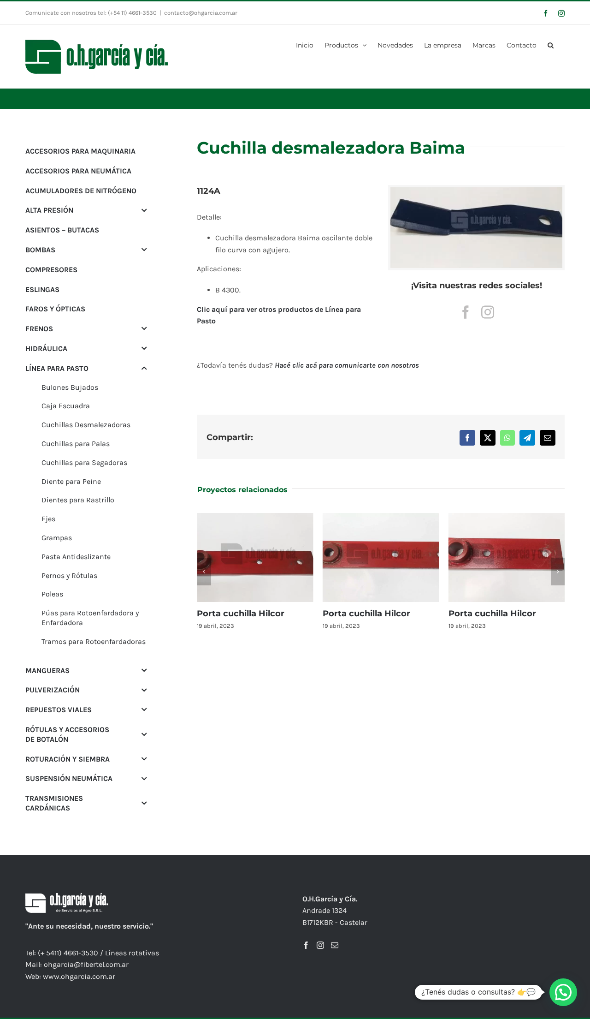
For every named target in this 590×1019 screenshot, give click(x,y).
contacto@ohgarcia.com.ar (200, 12)
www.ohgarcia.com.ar (79, 976)
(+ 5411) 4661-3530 (68, 952)
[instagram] (487, 312)
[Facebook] (306, 945)
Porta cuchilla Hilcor (240, 613)
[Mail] (334, 945)
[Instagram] (320, 945)
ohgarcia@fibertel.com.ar (86, 964)
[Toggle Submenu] (144, 210)
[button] (551, 44)
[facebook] (465, 312)
